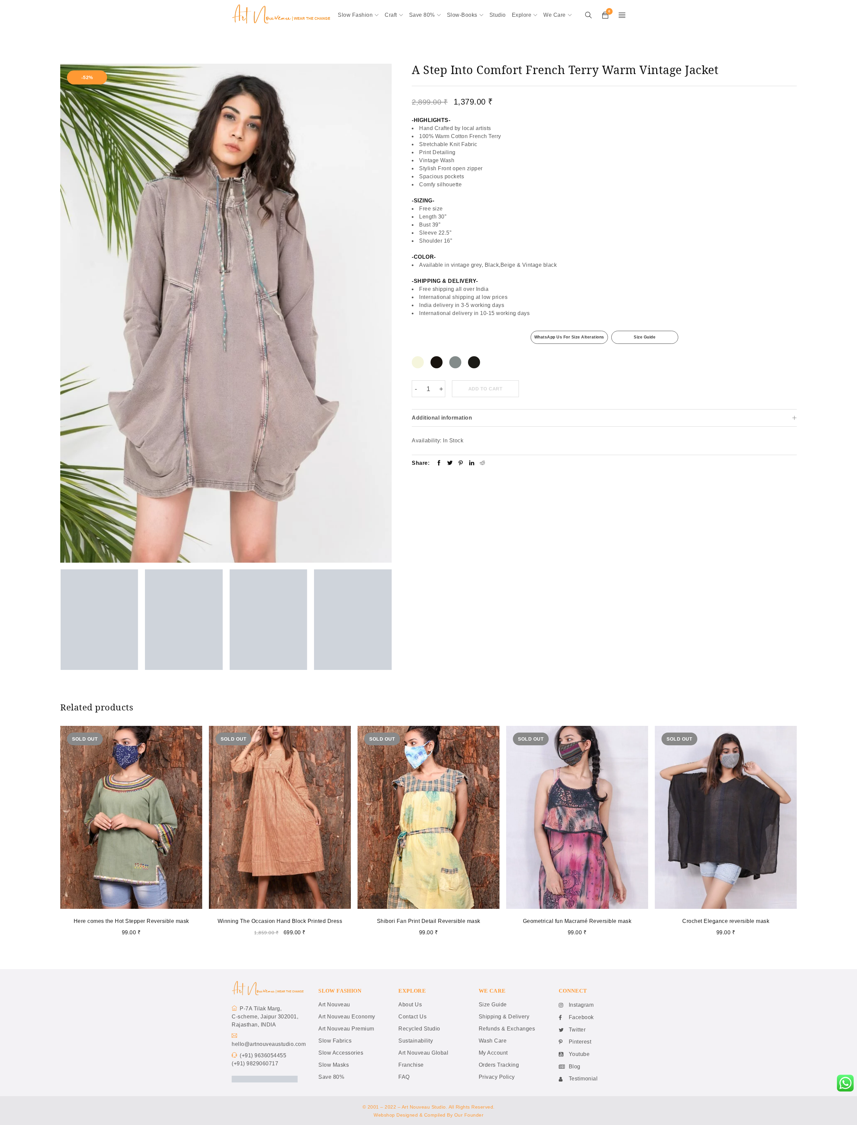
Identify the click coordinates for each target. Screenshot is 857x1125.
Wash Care (493, 1041)
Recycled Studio (419, 1029)
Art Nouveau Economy (346, 1016)
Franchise (411, 1065)
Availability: (427, 440)
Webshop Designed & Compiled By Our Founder (428, 1115)
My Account (493, 1053)
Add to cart (485, 388)
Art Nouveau (334, 1004)
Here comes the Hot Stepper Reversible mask (131, 921)
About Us (410, 1004)
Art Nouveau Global (423, 1053)
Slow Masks (333, 1065)
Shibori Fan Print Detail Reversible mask (428, 921)
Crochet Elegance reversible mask (725, 921)
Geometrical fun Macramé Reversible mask (577, 921)
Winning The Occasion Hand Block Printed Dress (280, 921)
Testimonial (583, 1078)
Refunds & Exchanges (507, 1029)
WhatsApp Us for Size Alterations (569, 337)
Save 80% (331, 1077)
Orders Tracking (499, 1065)
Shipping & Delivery (504, 1016)
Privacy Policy (497, 1077)
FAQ (404, 1077)
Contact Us (412, 1016)
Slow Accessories (340, 1053)
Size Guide (644, 337)
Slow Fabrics (335, 1041)
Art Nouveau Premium (346, 1029)
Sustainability (415, 1041)
